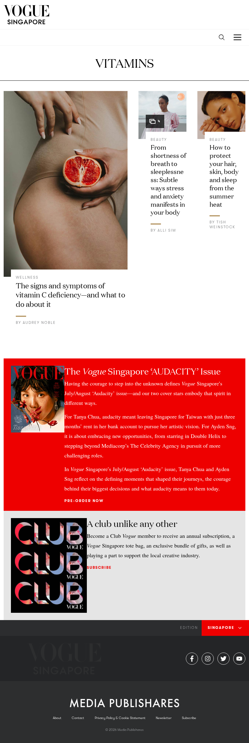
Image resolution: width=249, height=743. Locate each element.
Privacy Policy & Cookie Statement (120, 718)
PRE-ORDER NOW (84, 501)
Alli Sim (167, 230)
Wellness (27, 277)
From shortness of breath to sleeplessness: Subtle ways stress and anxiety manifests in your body (168, 179)
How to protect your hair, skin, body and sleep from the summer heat (224, 175)
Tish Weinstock (222, 224)
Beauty (159, 139)
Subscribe (99, 567)
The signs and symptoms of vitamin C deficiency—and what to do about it (70, 294)
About (57, 718)
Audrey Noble (39, 323)
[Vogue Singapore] (26, 14)
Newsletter (164, 718)
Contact (78, 718)
